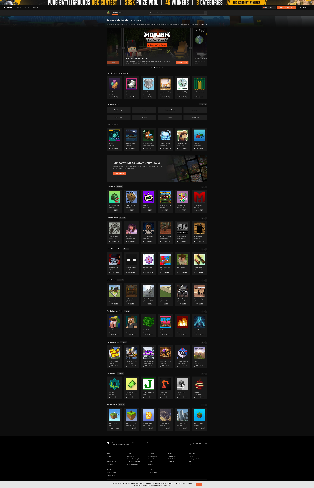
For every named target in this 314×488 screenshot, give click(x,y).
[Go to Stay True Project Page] (165, 325)
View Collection (177, 62)
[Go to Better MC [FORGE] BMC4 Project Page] (148, 356)
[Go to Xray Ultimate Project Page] (199, 325)
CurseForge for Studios (194, 459)
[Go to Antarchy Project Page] (199, 139)
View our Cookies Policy (164, 485)
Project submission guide (133, 459)
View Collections (119, 173)
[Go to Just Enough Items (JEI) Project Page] (148, 388)
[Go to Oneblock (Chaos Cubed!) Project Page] (114, 419)
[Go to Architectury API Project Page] (165, 388)
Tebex (190, 461)
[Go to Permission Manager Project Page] (165, 201)
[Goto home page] (7, 7)
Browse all (203, 104)
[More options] (310, 7)
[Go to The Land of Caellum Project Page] (165, 232)
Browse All (122, 13)
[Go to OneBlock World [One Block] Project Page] (199, 419)
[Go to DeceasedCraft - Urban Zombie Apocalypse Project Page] (131, 356)
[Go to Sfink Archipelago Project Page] (199, 294)
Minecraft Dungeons (112, 472)
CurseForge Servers (152, 472)
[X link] (203, 444)
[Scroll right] (205, 187)
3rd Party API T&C (132, 467)
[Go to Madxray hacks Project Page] (199, 201)
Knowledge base (172, 456)
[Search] (205, 12)
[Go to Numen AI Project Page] (148, 201)
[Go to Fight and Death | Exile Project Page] (182, 294)
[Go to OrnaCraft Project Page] (131, 232)
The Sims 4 (110, 464)
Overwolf (191, 456)
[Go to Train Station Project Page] (165, 294)
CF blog (150, 461)
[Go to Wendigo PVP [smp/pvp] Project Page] (131, 263)
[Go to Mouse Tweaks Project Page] (182, 388)
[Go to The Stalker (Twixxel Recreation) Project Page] (199, 232)
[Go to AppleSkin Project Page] (199, 388)
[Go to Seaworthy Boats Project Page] (131, 139)
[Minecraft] (108, 12)
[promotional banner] (157, 2)
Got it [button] (199, 484)
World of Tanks (111, 475)
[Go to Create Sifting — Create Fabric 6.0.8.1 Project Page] (131, 201)
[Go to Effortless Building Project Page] (182, 87)
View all (119, 186)
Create (25, 7)
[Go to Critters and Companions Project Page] (182, 139)
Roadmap (150, 467)
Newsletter (150, 464)
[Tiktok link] (194, 444)
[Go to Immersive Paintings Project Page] (165, 87)
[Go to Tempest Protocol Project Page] (165, 139)
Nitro (190, 464)
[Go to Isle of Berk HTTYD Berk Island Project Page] (165, 419)
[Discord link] (200, 444)
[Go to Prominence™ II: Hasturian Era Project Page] (165, 356)
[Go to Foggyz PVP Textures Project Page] (148, 263)
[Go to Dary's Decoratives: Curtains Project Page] (199, 87)
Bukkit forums (151, 469)
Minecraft (109, 459)
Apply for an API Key (132, 464)
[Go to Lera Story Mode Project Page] (114, 232)
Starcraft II (109, 467)
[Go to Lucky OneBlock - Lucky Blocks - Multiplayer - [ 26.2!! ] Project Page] (148, 419)
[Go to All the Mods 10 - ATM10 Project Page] (114, 356)
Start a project (131, 456)
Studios (33, 7)
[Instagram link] (191, 444)
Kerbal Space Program (112, 469)
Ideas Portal (151, 459)
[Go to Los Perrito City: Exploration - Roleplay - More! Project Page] (182, 419)
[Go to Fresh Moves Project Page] (131, 325)
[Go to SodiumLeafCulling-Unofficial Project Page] (114, 201)
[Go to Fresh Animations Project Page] (114, 325)
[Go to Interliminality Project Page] (131, 294)
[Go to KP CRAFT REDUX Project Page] (148, 232)
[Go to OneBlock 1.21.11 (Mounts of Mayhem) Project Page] (131, 419)
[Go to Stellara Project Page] (114, 139)
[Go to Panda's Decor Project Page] (148, 87)
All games (109, 456)
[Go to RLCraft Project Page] (199, 356)
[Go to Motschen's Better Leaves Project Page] (148, 325)
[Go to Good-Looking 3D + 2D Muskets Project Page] (199, 263)
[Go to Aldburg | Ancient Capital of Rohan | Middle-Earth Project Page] (148, 294)
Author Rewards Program (133, 461)
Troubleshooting (172, 459)
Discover (115, 13)
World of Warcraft (111, 461)
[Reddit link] (206, 444)
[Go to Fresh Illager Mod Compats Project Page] (114, 263)
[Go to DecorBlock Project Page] (114, 87)
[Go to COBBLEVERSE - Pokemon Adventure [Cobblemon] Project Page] (182, 356)
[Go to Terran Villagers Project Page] (182, 263)
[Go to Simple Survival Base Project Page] (114, 294)
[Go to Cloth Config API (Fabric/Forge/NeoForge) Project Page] (131, 388)
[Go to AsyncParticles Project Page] (182, 201)
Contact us (171, 461)
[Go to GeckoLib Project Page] (114, 388)
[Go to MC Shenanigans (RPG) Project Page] (182, 232)
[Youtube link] (197, 444)
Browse (17, 7)
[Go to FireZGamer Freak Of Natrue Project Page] (165, 263)
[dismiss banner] (311, 2)
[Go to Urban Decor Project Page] (131, 87)
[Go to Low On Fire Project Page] (182, 325)
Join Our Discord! (152, 456)
